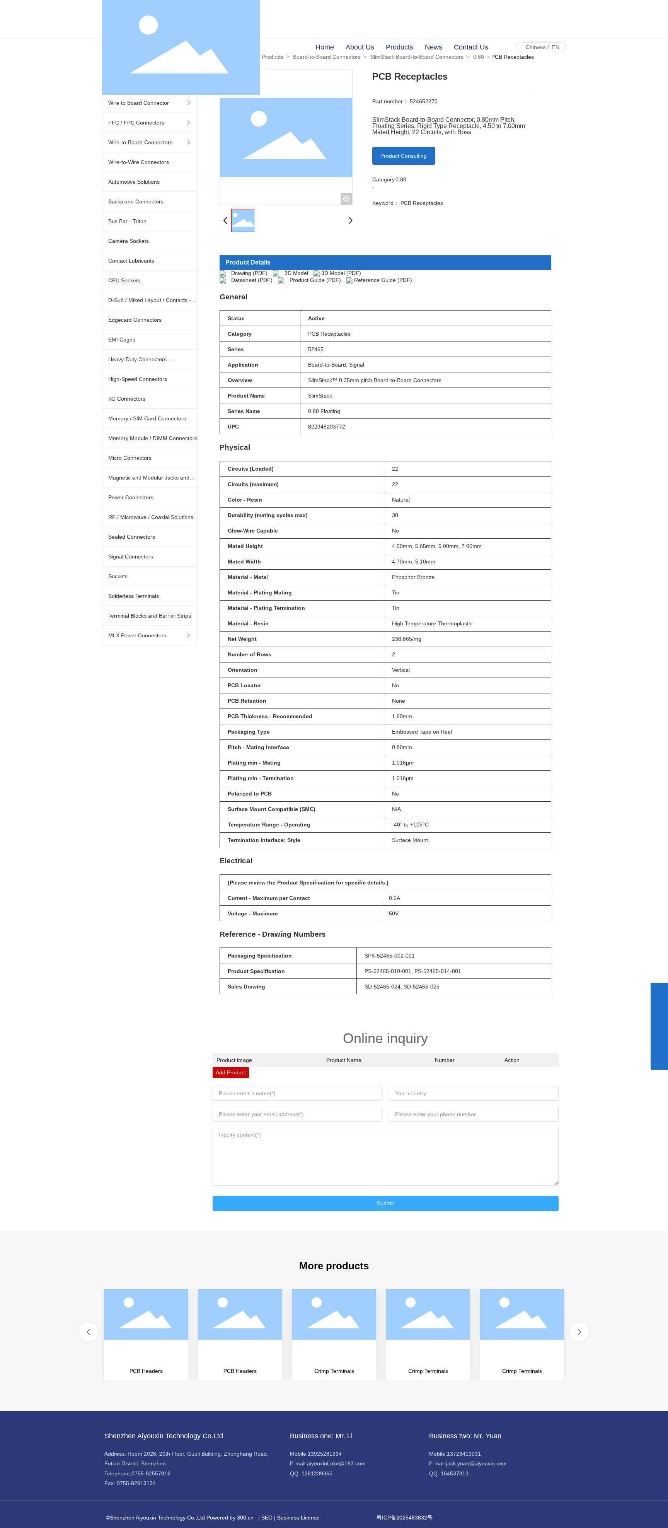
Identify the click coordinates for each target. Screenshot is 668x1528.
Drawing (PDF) (249, 273)
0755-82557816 (150, 1473)
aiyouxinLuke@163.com (336, 1463)
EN (555, 47)
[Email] (659, 1026)
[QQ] (659, 1009)
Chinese (536, 47)
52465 (316, 349)
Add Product (231, 1072)
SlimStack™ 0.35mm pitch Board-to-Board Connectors (374, 380)
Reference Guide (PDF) (383, 280)
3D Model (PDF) (341, 273)
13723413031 (464, 1454)
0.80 (400, 179)
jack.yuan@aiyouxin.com (476, 1463)
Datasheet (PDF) (252, 280)
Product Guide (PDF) (315, 280)
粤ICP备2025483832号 (405, 1517)
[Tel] (659, 1043)
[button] (88, 1332)
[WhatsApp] (659, 991)
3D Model (296, 273)
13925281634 (325, 1454)
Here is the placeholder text (146, 1334)
